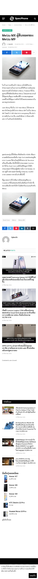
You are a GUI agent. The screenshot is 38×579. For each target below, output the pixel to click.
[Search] (35, 18)
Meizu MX (22, 220)
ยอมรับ (33, 575)
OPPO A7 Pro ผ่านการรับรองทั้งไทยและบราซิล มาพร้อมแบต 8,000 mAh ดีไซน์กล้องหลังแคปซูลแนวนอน (18, 348)
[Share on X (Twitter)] (16, 52)
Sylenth (10, 44)
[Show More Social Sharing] (34, 52)
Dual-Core (6, 220)
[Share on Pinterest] (26, 52)
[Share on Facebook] (7, 52)
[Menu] (3, 18)
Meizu (14, 220)
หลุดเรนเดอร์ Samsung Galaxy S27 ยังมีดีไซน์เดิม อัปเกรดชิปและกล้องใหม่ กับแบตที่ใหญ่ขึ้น (19, 279)
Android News (7, 30)
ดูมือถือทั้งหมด (6, 520)
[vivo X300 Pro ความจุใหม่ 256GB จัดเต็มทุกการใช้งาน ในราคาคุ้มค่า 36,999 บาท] (8, 461)
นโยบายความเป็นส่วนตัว (8, 571)
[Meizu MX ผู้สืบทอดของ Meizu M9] (19, 79)
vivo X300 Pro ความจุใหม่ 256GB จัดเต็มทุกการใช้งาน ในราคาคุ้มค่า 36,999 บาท (25, 461)
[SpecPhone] (19, 18)
